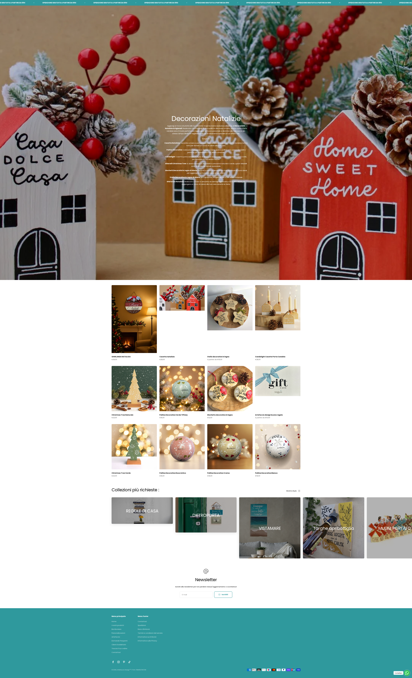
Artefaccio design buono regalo (269, 415)
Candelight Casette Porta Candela (270, 357)
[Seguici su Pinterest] (124, 662)
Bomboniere (116, 629)
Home (114, 621)
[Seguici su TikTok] (129, 662)
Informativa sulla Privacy (147, 641)
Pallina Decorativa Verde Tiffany (173, 415)
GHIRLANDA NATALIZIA (121, 357)
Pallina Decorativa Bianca (266, 473)
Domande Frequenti (119, 641)
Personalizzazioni (118, 633)
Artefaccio (116, 637)
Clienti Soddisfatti (119, 644)
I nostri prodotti (118, 625)
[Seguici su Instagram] (118, 662)
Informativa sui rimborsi (147, 637)
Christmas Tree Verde (121, 473)
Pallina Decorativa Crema (218, 473)
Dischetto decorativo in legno (220, 415)
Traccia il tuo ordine (119, 648)
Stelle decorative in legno (218, 357)
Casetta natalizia (167, 357)
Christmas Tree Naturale (122, 415)
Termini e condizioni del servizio (150, 633)
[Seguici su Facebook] (113, 662)
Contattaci (116, 652)
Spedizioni (142, 625)
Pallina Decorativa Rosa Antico (172, 473)
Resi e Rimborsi (144, 629)
